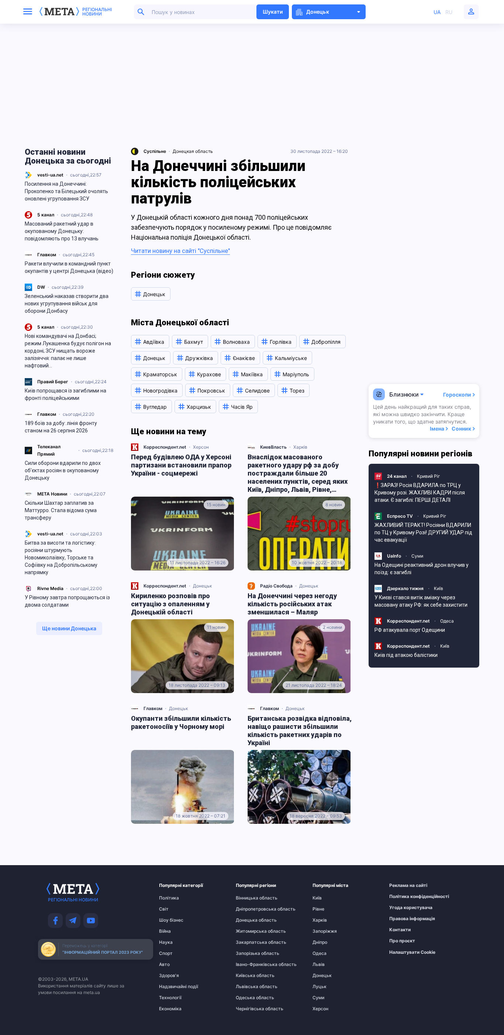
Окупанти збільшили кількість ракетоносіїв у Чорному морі (181, 722)
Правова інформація (403, 918)
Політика (169, 898)
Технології (170, 997)
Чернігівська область (250, 1008)
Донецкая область (193, 151)
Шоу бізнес (171, 920)
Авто (164, 964)
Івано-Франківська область (250, 964)
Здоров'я (169, 975)
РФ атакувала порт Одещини (409, 630)
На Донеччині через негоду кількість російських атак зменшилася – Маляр (292, 604)
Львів (319, 964)
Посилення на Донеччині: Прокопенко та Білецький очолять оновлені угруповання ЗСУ (66, 191)
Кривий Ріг (428, 476)
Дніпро (320, 942)
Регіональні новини (97, 11)
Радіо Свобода (276, 586)
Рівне (318, 909)
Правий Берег (52, 381)
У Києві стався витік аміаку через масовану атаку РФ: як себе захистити (420, 601)
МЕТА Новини (52, 494)
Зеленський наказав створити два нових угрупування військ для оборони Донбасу (66, 303)
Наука (166, 942)
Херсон (201, 447)
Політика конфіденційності (403, 896)
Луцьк (320, 986)
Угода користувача (403, 907)
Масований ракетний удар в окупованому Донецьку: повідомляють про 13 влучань (62, 231)
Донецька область (250, 920)
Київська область (250, 975)
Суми (417, 556)
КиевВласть (273, 447)
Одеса (447, 621)
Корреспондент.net (165, 447)
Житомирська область (250, 931)
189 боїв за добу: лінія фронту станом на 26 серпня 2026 (61, 426)
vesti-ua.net (50, 175)
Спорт (166, 953)
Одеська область (250, 997)
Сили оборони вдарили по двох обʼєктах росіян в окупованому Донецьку (63, 470)
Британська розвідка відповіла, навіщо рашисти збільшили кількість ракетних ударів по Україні (300, 730)
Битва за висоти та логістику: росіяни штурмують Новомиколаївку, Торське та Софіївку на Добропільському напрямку (61, 557)
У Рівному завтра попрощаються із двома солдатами (67, 601)
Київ (438, 588)
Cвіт (164, 909)
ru (448, 12)
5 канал (45, 214)
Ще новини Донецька (69, 628)
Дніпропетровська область (250, 909)
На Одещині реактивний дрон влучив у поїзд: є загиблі (421, 568)
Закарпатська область (250, 942)
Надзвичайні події (173, 986)
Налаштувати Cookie (412, 952)
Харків (300, 447)
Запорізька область (250, 953)
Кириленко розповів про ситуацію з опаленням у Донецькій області (170, 604)
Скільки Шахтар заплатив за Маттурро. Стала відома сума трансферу (61, 510)
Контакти (400, 929)
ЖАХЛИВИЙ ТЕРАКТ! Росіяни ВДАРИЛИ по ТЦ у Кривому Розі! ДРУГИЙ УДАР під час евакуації (423, 532)
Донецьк (202, 586)
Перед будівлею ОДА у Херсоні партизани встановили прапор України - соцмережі (181, 465)
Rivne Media (50, 588)
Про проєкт (402, 940)
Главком (46, 254)
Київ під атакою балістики (406, 655)
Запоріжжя (325, 931)
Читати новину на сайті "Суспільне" (180, 250)
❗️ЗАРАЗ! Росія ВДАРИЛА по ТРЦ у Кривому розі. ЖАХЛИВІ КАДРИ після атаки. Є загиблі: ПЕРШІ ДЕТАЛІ (419, 492)
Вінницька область (250, 898)
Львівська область (250, 986)
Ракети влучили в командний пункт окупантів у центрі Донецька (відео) (69, 267)
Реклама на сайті (403, 885)
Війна (165, 931)
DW (41, 287)
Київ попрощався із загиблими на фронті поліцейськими (65, 394)
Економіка (170, 1008)
